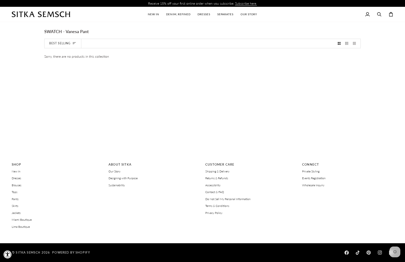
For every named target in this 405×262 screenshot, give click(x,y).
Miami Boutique (22, 219)
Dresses (16, 178)
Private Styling (310, 171)
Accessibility (213, 185)
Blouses (16, 185)
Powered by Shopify (71, 252)
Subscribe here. (246, 3)
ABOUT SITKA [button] (120, 164)
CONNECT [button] (310, 164)
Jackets (16, 213)
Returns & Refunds (216, 178)
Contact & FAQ (214, 192)
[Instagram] (380, 253)
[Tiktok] (358, 253)
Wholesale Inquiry (313, 185)
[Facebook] (347, 253)
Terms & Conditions (217, 206)
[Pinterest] (369, 253)
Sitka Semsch (28, 252)
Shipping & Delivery (217, 171)
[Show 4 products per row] (355, 43)
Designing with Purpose (123, 178)
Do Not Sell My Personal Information (228, 199)
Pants (15, 199)
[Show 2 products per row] (339, 43)
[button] (204, 14)
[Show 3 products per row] (346, 43)
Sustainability (117, 185)
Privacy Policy (213, 213)
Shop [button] (16, 164)
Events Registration (314, 178)
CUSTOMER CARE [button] (219, 164)
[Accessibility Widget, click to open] (7, 254)
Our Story (114, 171)
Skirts (15, 206)
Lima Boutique (21, 226)
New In (16, 171)
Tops (14, 192)
